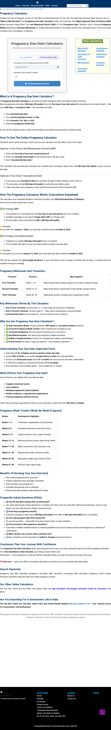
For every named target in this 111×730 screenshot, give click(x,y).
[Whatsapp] (102, 705)
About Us (70, 696)
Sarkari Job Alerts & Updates (48, 713)
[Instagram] (102, 712)
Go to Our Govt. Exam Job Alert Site (51, 716)
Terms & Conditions (45, 707)
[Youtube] (96, 705)
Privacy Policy (42, 704)
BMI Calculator (83, 63)
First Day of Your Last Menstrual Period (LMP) (31, 63)
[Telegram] (96, 712)
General (54, 6)
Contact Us (71, 699)
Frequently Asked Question (47, 710)
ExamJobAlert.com (81, 604)
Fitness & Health (37, 6)
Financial (25, 6)
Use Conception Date (48, 57)
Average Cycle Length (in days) (26, 72)
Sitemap (40, 699)
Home (17, 6)
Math (48, 6)
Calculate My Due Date (38, 83)
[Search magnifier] (86, 5)
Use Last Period (26, 57)
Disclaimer (41, 702)
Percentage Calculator (77, 589)
